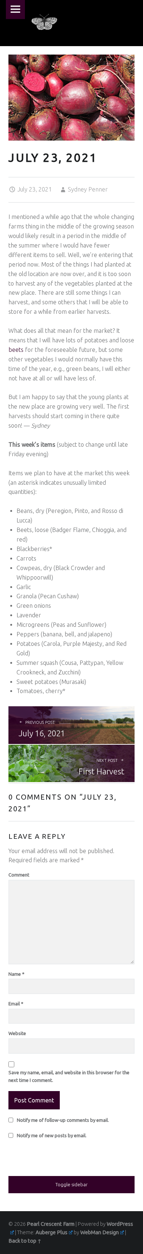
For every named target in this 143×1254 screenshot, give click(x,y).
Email (15, 1003)
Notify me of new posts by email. (52, 1135)
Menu (15, 9)
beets (15, 349)
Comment (18, 874)
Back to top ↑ (24, 1241)
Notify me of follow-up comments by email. (63, 1120)
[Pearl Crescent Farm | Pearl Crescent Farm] (44, 22)
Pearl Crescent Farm (50, 1224)
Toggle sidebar (71, 1184)
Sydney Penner (88, 189)
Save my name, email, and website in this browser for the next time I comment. (68, 1076)
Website (17, 1033)
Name (16, 973)
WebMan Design (99, 1232)
